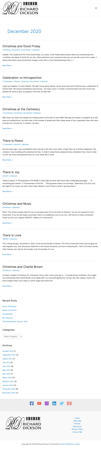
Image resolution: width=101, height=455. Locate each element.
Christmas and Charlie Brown (22, 267)
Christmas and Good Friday (21, 46)
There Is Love (11, 235)
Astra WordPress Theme (70, 444)
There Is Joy (10, 172)
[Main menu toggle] (96, 8)
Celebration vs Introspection (22, 77)
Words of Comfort (9, 310)
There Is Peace (12, 140)
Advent (17, 81)
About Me (77, 421)
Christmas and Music (16, 203)
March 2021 (7, 378)
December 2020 (8, 389)
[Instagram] (47, 403)
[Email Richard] (69, 403)
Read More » (7, 65)
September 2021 (9, 355)
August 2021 (7, 359)
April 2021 (6, 374)
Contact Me (77, 432)
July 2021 (6, 362)
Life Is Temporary (9, 306)
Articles (77, 424)
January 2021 (7, 385)
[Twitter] (62, 403)
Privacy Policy (77, 429)
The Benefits (7, 314)
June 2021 (6, 366)
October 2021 (7, 351)
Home (77, 418)
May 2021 (6, 370)
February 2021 (8, 381)
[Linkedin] (54, 403)
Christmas (6, 50)
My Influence (7, 318)
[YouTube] (39, 403)
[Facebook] (32, 403)
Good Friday (26, 50)
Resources (77, 426)
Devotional (15, 50)
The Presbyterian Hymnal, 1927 (14, 322)
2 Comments (7, 81)
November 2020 (8, 393)
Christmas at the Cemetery (21, 109)
